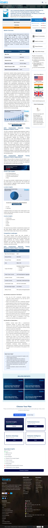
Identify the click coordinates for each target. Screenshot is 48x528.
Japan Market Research (27, 482)
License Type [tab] (30, 414)
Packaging (4, 518)
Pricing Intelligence (27, 487)
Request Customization (40, 36)
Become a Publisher (39, 487)
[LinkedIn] (3, 498)
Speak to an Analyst (39, 41)
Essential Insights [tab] (11, 422)
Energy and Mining (6, 513)
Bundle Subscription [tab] (19, 414)
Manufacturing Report (27, 488)
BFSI (3, 507)
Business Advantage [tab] (12, 436)
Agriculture (4, 504)
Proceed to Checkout (24, 470)
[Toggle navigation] (45, 3)
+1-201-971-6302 (29, 506)
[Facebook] (5, 498)
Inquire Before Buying (39, 51)
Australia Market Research (28, 479)
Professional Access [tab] (33, 422)
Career (37, 479)
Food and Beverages (6, 515)
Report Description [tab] (17, 19)
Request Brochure (39, 46)
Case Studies (26, 493)
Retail (3, 520)
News (37, 490)
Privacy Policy (29, 526)
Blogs (24, 490)
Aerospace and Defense (6, 502)
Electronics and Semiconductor (7, 512)
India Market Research (27, 480)
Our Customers (38, 485)
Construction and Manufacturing (8, 510)
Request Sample (16, 125)
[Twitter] (8, 498)
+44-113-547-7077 (30, 511)
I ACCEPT (38, 526)
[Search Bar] (42, 2)
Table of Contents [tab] (17, 22)
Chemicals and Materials (6, 509)
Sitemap (37, 491)
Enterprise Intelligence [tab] (34, 436)
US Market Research (27, 485)
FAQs (37, 488)
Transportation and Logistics (7, 523)
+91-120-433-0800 (29, 516)
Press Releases (26, 491)
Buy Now (39, 30)
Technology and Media (6, 521)
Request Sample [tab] (16, 27)
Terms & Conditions (39, 480)
